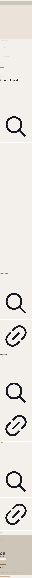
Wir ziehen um (2, 532)
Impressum (17, 572)
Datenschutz (21, 572)
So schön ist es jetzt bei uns (3, 354)
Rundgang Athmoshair (3, 564)
